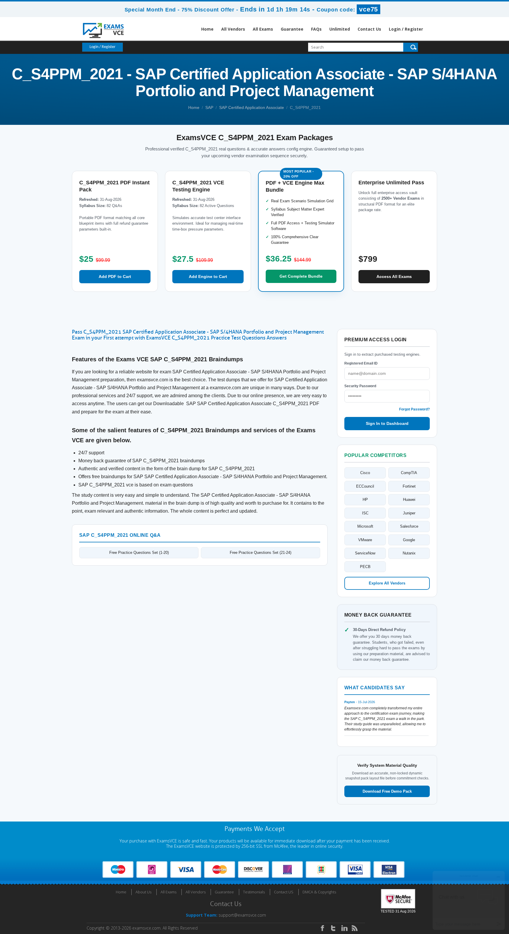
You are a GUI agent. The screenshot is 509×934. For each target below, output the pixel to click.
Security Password (360, 386)
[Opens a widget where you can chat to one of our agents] (468, 900)
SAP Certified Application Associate (251, 107)
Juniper (409, 513)
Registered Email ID (361, 363)
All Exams (263, 29)
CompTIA (409, 473)
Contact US (283, 892)
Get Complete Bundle (301, 276)
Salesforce (409, 526)
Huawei (409, 499)
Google (409, 540)
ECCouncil (365, 486)
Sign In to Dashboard (387, 423)
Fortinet (409, 486)
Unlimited (339, 29)
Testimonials (254, 892)
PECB (365, 566)
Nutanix (409, 553)
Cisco (365, 473)
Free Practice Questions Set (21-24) (260, 552)
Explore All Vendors (387, 583)
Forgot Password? (414, 409)
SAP (209, 107)
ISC (365, 513)
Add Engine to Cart (208, 276)
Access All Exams (394, 276)
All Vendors (233, 29)
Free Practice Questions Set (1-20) (139, 552)
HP (365, 499)
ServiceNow (365, 553)
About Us (143, 892)
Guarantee (292, 29)
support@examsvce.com (242, 915)
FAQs (316, 29)
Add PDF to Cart (115, 276)
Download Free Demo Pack (387, 791)
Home (207, 29)
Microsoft (365, 526)
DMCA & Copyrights (319, 892)
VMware (365, 540)
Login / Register (406, 29)
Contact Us (369, 29)
